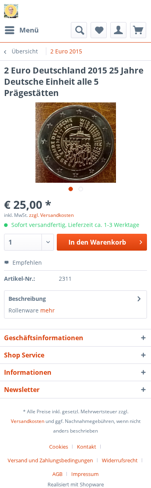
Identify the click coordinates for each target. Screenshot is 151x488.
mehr (47, 310)
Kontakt (86, 446)
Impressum (85, 474)
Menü (29, 30)
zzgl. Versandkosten (51, 215)
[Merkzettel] (99, 30)
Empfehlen (26, 262)
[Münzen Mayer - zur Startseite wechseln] (11, 11)
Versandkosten (27, 421)
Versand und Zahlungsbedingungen (50, 460)
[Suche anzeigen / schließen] (79, 30)
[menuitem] (21, 30)
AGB (57, 474)
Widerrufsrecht (120, 460)
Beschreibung (27, 298)
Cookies (58, 446)
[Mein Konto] (118, 30)
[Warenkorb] (138, 30)
